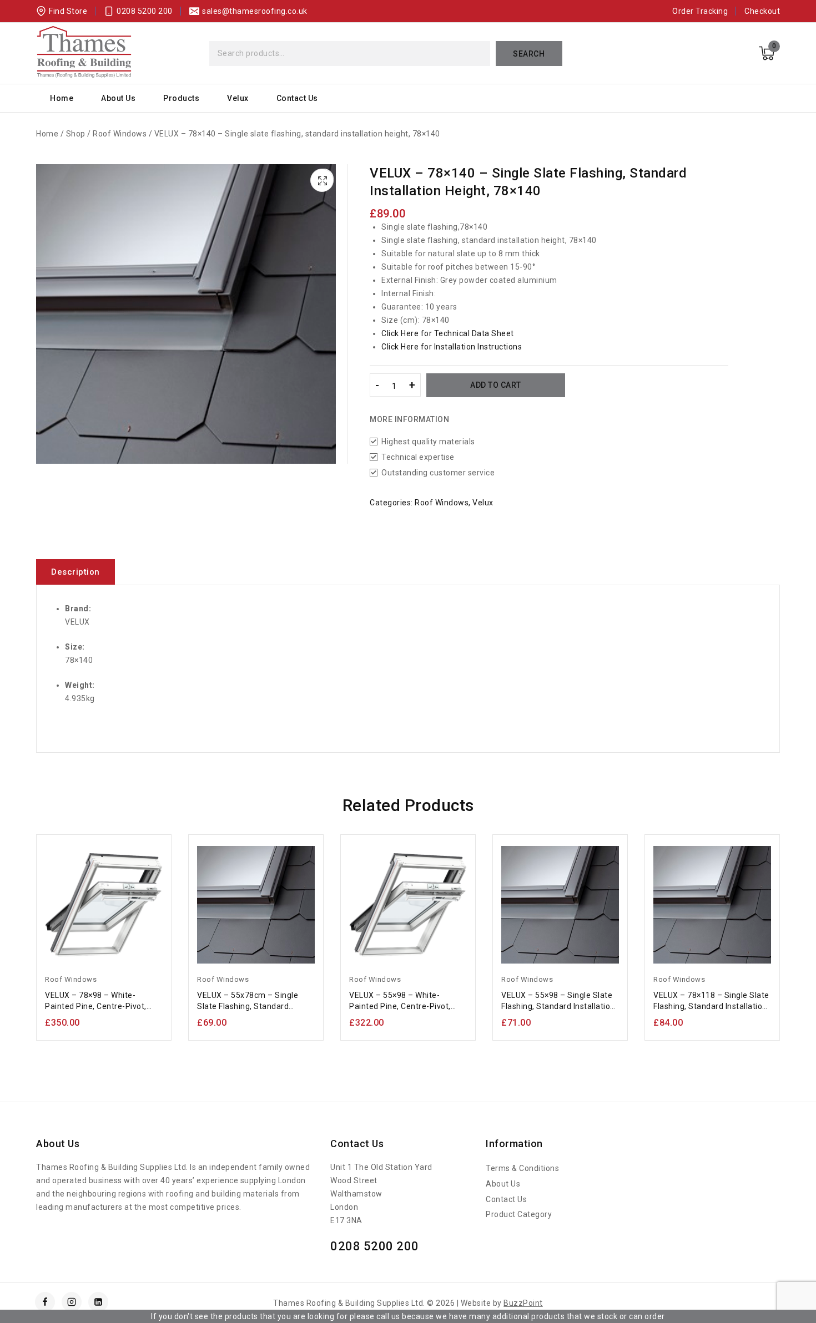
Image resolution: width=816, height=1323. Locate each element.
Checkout (762, 11)
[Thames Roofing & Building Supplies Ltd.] (84, 53)
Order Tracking (700, 11)
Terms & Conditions (522, 1168)
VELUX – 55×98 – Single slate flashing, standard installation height (558, 1001)
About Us (118, 98)
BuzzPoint (523, 1303)
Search (529, 53)
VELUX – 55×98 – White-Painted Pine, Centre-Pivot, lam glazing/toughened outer (407, 1001)
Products (181, 98)
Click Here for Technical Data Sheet (447, 333)
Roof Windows (442, 502)
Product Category (519, 1214)
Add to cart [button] (103, 1017)
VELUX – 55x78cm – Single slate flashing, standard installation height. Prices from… (247, 1001)
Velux (238, 98)
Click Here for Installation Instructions (451, 346)
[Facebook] (45, 1302)
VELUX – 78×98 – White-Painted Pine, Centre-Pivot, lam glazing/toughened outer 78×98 (103, 1001)
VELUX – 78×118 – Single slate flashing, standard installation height (711, 1001)
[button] (324, 179)
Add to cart (495, 385)
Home (61, 98)
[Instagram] (72, 1302)
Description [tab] (75, 572)
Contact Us (297, 98)
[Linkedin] (98, 1302)
